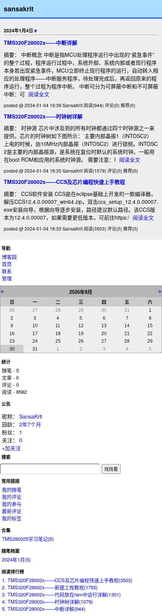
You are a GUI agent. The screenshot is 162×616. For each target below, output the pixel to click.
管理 (7, 278)
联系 (7, 271)
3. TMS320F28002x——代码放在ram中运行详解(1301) (61, 594)
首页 (7, 263)
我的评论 (11, 496)
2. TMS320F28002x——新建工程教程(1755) (50, 587)
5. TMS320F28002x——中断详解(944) (43, 608)
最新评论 (11, 510)
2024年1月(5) (16, 559)
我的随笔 (11, 489)
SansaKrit (30, 416)
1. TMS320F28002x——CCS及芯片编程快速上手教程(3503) (67, 580)
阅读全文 (38, 94)
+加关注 (11, 448)
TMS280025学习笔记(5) (27, 538)
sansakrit (19, 9)
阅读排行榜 (13, 571)
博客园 (9, 256)
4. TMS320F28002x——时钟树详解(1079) (47, 601)
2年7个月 (30, 424)
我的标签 (11, 518)
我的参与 (11, 503)
